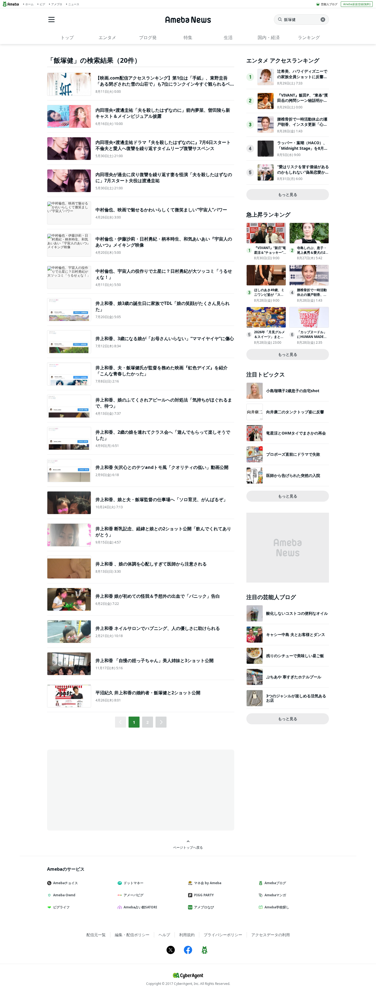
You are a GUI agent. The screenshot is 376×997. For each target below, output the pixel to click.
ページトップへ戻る (188, 847)
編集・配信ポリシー (132, 934)
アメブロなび (204, 907)
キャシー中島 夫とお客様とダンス (295, 634)
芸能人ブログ (329, 4)
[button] (161, 722)
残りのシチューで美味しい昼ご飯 (295, 655)
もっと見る (287, 194)
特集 (188, 37)
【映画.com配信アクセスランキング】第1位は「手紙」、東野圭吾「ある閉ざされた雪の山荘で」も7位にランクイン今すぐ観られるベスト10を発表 (163, 84)
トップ (67, 37)
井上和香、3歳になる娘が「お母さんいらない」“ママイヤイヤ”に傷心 (165, 338)
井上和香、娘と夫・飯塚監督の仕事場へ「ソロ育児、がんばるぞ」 (162, 499)
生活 (228, 37)
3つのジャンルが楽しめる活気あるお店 (296, 698)
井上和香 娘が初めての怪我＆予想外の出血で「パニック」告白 (158, 596)
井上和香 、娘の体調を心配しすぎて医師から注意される (151, 564)
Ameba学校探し (277, 907)
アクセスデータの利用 (270, 934)
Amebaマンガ (275, 895)
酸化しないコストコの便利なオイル (297, 613)
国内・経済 (269, 37)
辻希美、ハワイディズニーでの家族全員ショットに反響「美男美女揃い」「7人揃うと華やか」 (302, 79)
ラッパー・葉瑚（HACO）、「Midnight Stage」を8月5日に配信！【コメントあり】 (302, 148)
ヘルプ (164, 934)
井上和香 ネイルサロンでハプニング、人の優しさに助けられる (158, 628)
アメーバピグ (133, 895)
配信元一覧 (96, 934)
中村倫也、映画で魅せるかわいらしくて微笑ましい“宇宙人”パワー (161, 210)
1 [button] (134, 722)
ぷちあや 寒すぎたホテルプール (293, 676)
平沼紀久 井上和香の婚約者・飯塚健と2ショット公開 (148, 693)
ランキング (309, 37)
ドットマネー (133, 883)
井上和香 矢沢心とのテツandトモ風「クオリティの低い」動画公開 (162, 467)
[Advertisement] (96, 789)
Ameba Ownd (64, 895)
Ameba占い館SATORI (140, 907)
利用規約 (187, 934)
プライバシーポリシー (223, 934)
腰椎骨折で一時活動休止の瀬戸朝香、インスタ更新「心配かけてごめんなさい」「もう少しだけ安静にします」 (302, 127)
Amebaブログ (275, 883)
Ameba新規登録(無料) (356, 4)
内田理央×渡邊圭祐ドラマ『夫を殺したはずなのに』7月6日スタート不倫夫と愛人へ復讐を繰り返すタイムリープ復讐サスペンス (163, 145)
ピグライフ (61, 907)
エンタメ (107, 37)
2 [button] (147, 722)
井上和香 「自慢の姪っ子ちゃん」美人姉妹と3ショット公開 (155, 660)
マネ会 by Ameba (207, 883)
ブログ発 (148, 37)
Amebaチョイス (65, 883)
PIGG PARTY (204, 895)
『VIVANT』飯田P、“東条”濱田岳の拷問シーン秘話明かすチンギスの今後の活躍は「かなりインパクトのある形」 (302, 103)
